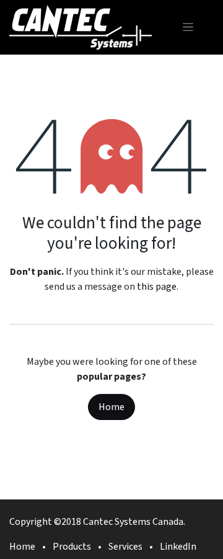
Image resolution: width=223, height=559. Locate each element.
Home (111, 407)
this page (157, 286)
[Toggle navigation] (188, 27)
